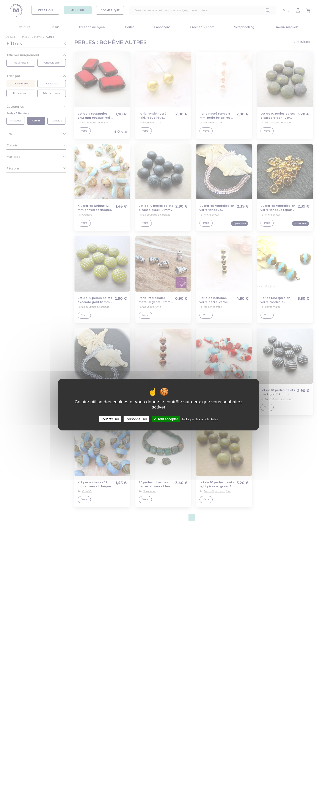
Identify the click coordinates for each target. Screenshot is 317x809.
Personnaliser (136, 419)
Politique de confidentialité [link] (200, 419)
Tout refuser (110, 419)
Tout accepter (167, 419)
